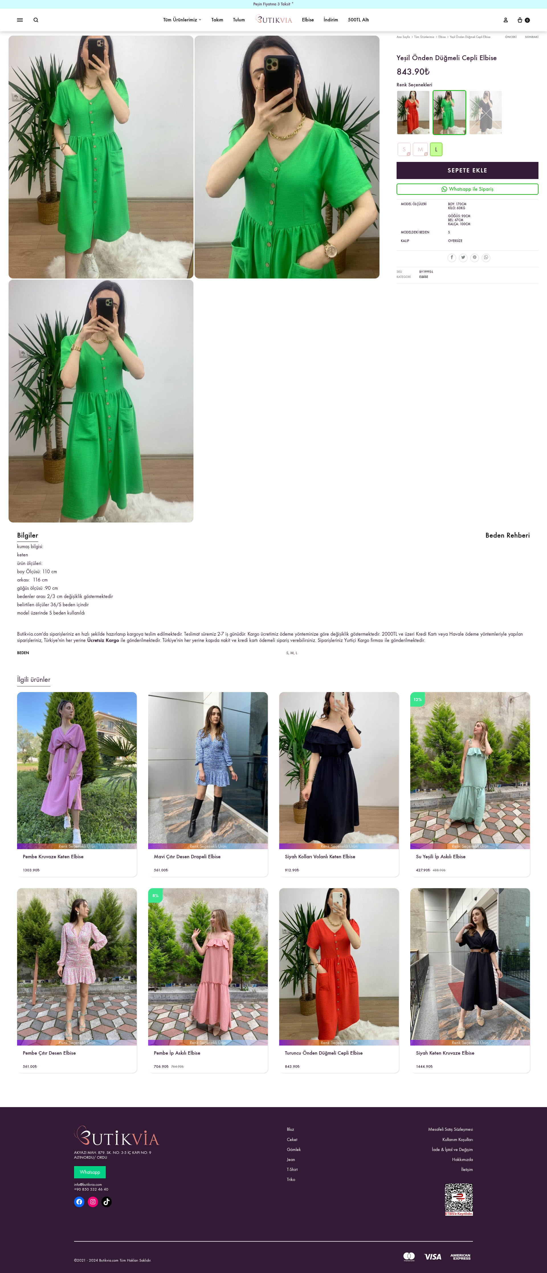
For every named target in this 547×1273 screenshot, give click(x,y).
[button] (404, 149)
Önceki (511, 37)
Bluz (290, 1129)
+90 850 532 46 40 (91, 1189)
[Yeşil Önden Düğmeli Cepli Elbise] (449, 133)
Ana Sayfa (403, 37)
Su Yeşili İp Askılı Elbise (441, 856)
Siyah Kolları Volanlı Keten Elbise (320, 856)
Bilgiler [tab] (27, 535)
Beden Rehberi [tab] (507, 535)
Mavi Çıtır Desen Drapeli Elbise (187, 856)
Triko (291, 1179)
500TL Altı (358, 20)
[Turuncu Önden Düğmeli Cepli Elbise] (413, 133)
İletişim (467, 1169)
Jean (291, 1159)
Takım (217, 20)
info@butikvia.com (88, 1184)
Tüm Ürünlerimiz (180, 20)
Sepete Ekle (467, 170)
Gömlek (294, 1149)
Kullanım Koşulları (457, 1139)
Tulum (239, 20)
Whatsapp (90, 1172)
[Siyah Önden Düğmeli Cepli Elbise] (485, 113)
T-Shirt (292, 1169)
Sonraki (531, 37)
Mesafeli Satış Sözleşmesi (450, 1129)
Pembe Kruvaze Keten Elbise (53, 856)
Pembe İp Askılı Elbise (177, 1053)
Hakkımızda (462, 1159)
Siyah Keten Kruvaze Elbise (445, 1053)
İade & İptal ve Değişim (452, 1149)
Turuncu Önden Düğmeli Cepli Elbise (324, 1053)
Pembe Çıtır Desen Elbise (49, 1053)
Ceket (292, 1139)
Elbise (308, 20)
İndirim (331, 20)
